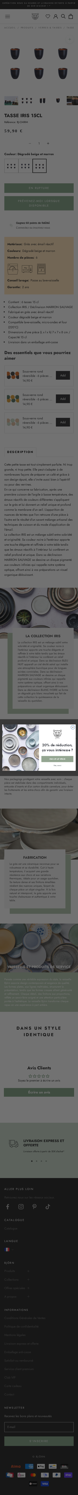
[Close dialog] (73, 727)
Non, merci (58, 765)
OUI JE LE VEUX (57, 758)
